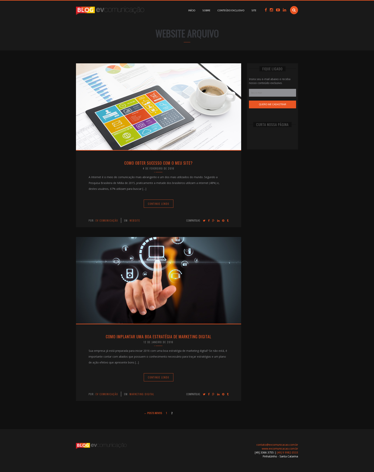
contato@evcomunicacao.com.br (277, 444)
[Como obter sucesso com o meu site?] (158, 106)
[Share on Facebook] (209, 220)
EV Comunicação (107, 220)
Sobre (206, 10)
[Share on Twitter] (204, 220)
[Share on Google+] (213, 220)
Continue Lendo (158, 204)
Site (253, 10)
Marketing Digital (142, 394)
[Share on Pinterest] (223, 220)
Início (191, 10)
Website (135, 220)
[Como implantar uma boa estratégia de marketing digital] (158, 280)
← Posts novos (153, 413)
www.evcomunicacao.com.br (280, 448)
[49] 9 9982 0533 (287, 452)
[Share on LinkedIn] (218, 220)
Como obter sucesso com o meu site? (158, 163)
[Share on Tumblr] (227, 220)
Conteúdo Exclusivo (230, 10)
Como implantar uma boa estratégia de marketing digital (158, 336)
